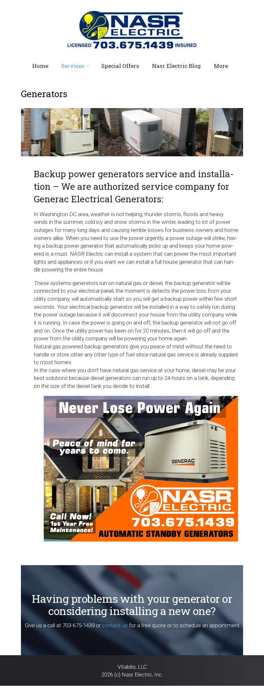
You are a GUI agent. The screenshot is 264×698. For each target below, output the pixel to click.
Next (235, 158)
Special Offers (120, 65)
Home (40, 65)
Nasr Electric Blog (176, 65)
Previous (29, 158)
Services (72, 65)
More (221, 65)
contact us (115, 625)
